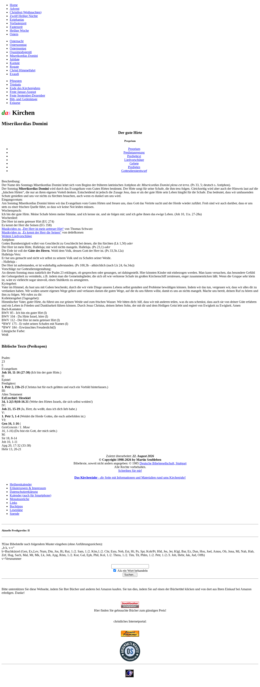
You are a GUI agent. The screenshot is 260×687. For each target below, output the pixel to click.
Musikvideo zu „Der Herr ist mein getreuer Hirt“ (33, 228)
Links (13, 502)
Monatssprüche (19, 499)
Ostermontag (18, 48)
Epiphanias (17, 19)
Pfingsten (16, 81)
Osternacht (17, 41)
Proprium (134, 149)
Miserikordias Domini (24, 55)
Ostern (14, 34)
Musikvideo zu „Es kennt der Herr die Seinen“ (31, 232)
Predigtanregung (134, 152)
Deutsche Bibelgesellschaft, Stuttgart (163, 463)
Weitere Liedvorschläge (17, 236)
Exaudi (14, 74)
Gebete (134, 163)
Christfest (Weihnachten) (25, 12)
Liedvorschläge (134, 160)
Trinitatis (15, 84)
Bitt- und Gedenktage (23, 99)
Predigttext (134, 156)
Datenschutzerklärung (24, 491)
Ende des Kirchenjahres (25, 88)
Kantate (15, 63)
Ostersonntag (18, 44)
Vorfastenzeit (18, 23)
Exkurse (15, 102)
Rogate (14, 66)
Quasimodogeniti (21, 52)
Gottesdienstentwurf (134, 170)
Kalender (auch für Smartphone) (30, 495)
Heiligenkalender (21, 484)
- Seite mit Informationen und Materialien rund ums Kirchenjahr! (130, 477)
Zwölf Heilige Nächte (24, 16)
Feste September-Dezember (27, 95)
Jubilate (15, 59)
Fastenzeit (16, 27)
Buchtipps (16, 506)
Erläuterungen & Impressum (28, 488)
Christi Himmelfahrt (22, 70)
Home (14, 5)
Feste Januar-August (23, 92)
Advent (14, 8)
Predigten (134, 167)
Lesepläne (16, 510)
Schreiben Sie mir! (130, 470)
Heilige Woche (19, 30)
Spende (14, 513)
